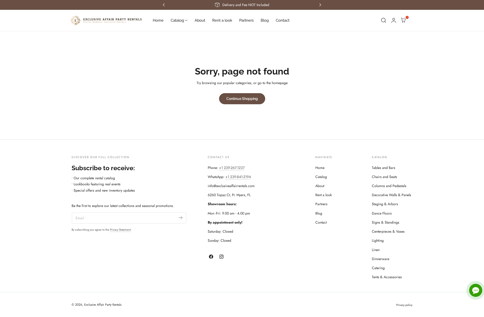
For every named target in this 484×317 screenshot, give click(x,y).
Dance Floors (382, 213)
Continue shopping (242, 98)
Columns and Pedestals (389, 185)
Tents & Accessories (387, 276)
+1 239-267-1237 (232, 167)
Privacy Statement (120, 230)
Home (319, 167)
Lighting (378, 240)
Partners (321, 203)
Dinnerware (380, 258)
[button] (383, 20)
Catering (378, 267)
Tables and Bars (383, 167)
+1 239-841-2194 (238, 176)
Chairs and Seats (384, 176)
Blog (318, 213)
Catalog (321, 176)
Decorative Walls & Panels (391, 194)
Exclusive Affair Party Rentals (103, 304)
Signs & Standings (385, 222)
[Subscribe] (181, 217)
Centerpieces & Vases (388, 231)
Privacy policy (404, 305)
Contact (321, 222)
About (319, 185)
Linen (376, 249)
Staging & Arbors (385, 203)
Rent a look (323, 194)
